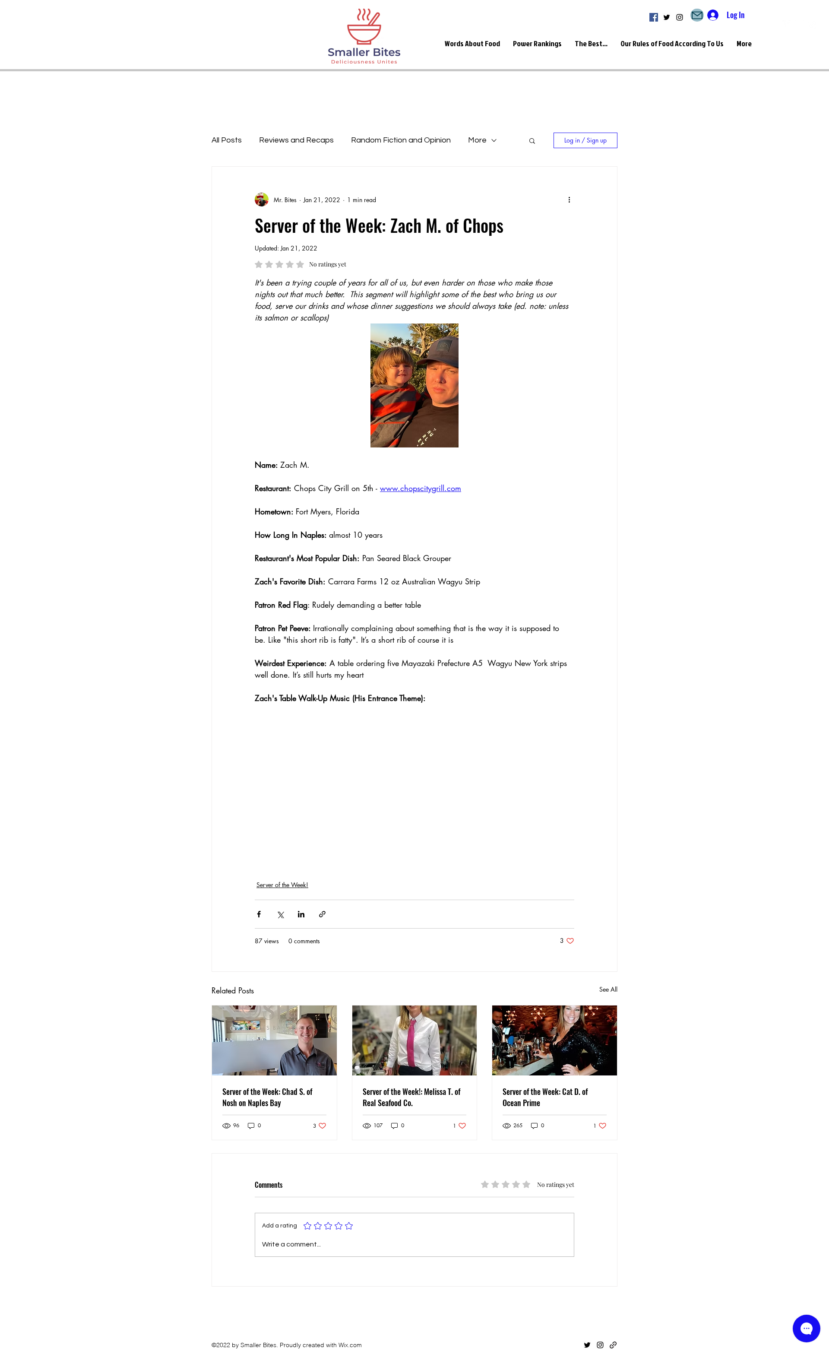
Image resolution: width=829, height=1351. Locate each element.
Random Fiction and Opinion (401, 140)
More (477, 140)
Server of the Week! (282, 885)
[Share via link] (322, 914)
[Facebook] (653, 17)
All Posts (227, 140)
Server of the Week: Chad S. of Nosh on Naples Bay (267, 1097)
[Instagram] (679, 17)
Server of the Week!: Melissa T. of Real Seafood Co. (411, 1097)
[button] (532, 140)
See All (608, 989)
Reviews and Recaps (296, 140)
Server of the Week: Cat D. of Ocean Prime (545, 1097)
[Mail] (697, 15)
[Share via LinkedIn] (301, 914)
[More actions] (569, 199)
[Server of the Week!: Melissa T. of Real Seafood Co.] (414, 1040)
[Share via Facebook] (259, 914)
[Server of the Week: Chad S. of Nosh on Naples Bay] (274, 1040)
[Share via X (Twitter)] (280, 914)
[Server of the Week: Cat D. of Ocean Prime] (554, 1040)
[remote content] (322, 787)
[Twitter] (666, 17)
